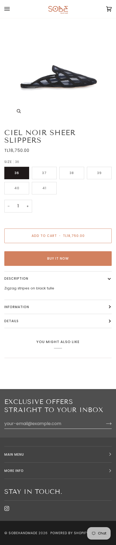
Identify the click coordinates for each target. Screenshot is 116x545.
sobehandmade (23, 533)
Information (16, 307)
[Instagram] (6, 508)
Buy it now (58, 258)
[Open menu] (12, 9)
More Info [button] (14, 470)
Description (16, 278)
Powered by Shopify (69, 533)
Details (11, 321)
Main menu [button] (14, 454)
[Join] (104, 423)
